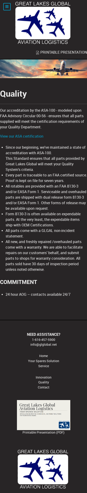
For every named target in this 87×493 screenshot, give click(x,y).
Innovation (44, 377)
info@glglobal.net (43, 344)
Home (43, 356)
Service (43, 366)
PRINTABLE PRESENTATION (63, 52)
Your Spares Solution (43, 361)
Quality (43, 382)
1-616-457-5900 (43, 340)
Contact (43, 387)
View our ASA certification (21, 136)
